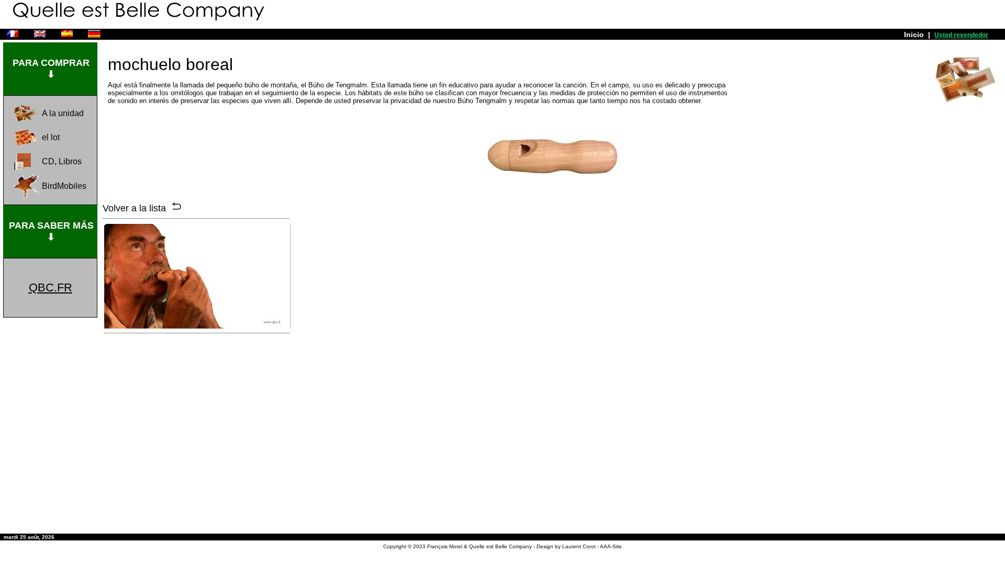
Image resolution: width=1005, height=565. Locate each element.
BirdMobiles (64, 186)
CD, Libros (62, 161)
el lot (51, 137)
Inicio (914, 34)
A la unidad (63, 113)
